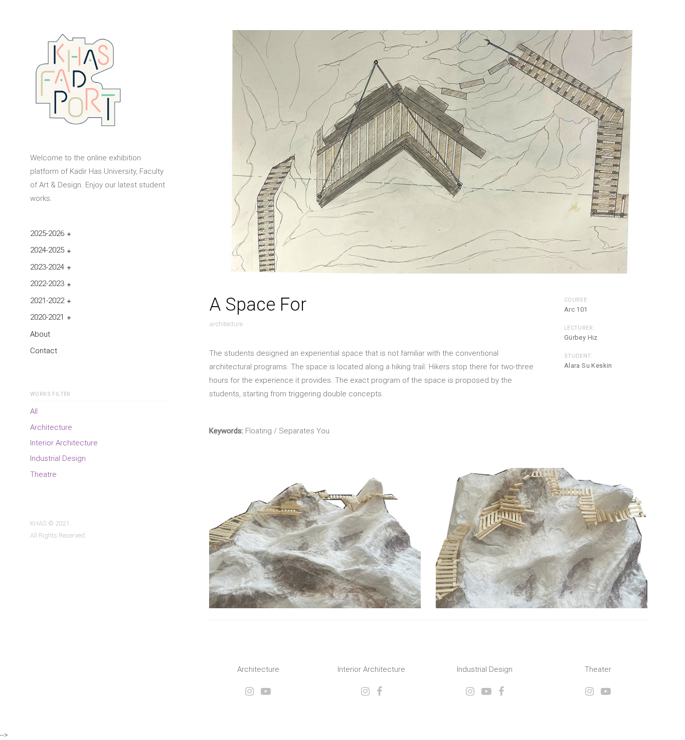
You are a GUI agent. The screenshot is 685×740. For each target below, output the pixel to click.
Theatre (43, 474)
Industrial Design (58, 458)
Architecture (51, 427)
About (40, 334)
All (34, 411)
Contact (43, 350)
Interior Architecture (64, 442)
